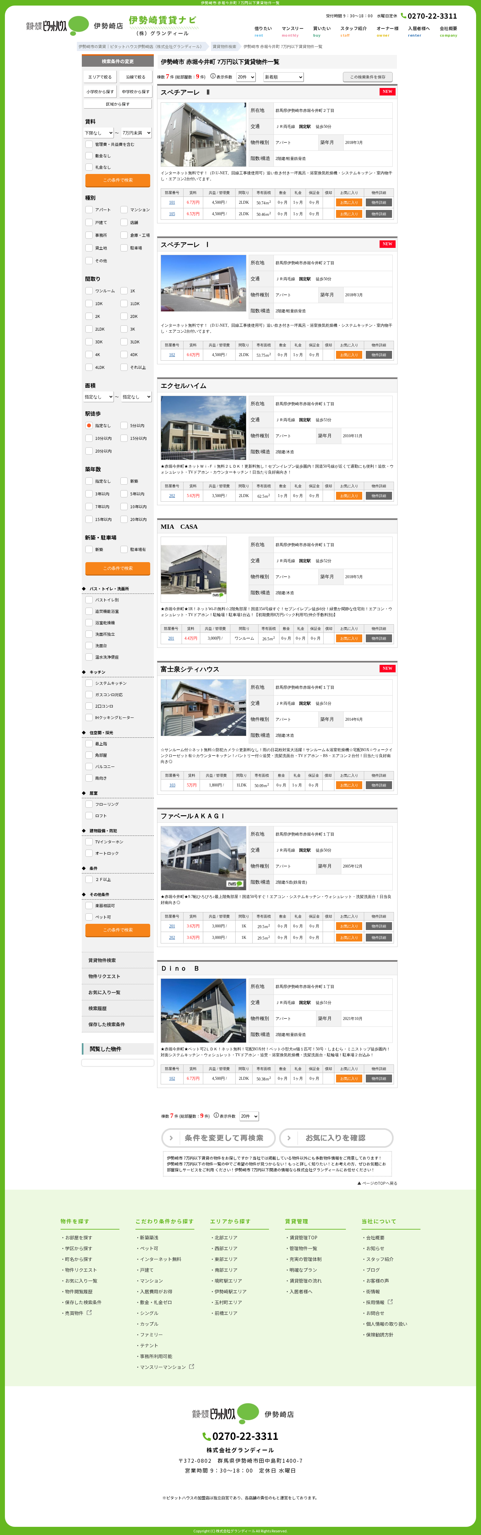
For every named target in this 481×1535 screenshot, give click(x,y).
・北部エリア (224, 1237)
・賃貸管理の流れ (303, 1281)
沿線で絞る (136, 76)
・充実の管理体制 (303, 1259)
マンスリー (293, 32)
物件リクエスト (104, 976)
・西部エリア (224, 1248)
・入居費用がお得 (153, 1291)
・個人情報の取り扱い (384, 1324)
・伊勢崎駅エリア (228, 1291)
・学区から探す (77, 1248)
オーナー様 (388, 32)
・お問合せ (373, 1313)
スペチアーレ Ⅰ (184, 244)
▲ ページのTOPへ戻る (377, 1183)
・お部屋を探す (77, 1237)
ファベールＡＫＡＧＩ (193, 815)
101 (172, 202)
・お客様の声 (375, 1281)
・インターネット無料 (158, 1259)
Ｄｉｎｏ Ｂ (180, 968)
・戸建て (144, 1270)
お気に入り (349, 202)
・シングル (146, 1313)
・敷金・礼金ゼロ (153, 1302)
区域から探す (118, 104)
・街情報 (371, 1291)
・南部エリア (224, 1270)
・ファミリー (149, 1334)
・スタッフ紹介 (378, 1259)
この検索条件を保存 (367, 76)
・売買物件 (72, 1313)
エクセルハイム (183, 385)
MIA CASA (179, 526)
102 (172, 355)
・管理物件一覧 (301, 1248)
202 (172, 495)
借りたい (263, 32)
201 (171, 638)
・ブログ (371, 1270)
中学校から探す (136, 91)
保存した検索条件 (106, 1024)
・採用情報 (373, 1302)
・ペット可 (146, 1248)
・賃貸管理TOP (301, 1237)
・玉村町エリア (226, 1302)
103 (172, 785)
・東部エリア (224, 1259)
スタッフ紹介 (353, 32)
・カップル (146, 1324)
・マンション (149, 1281)
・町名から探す (77, 1259)
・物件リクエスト (79, 1270)
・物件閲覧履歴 (77, 1291)
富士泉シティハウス (190, 669)
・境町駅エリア (226, 1281)
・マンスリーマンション (160, 1367)
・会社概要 (373, 1237)
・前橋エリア (224, 1313)
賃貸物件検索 (102, 960)
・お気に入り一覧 (79, 1281)
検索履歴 (97, 1008)
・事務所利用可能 (153, 1356)
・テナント (146, 1345)
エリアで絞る (100, 76)
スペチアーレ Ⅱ (185, 92)
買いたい (322, 32)
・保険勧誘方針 (378, 1334)
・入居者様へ (298, 1291)
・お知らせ (373, 1248)
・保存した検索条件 (81, 1302)
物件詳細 (379, 202)
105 (172, 214)
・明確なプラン (301, 1270)
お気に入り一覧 (104, 992)
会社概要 (448, 32)
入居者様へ (419, 32)
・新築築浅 (146, 1237)
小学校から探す (100, 91)
